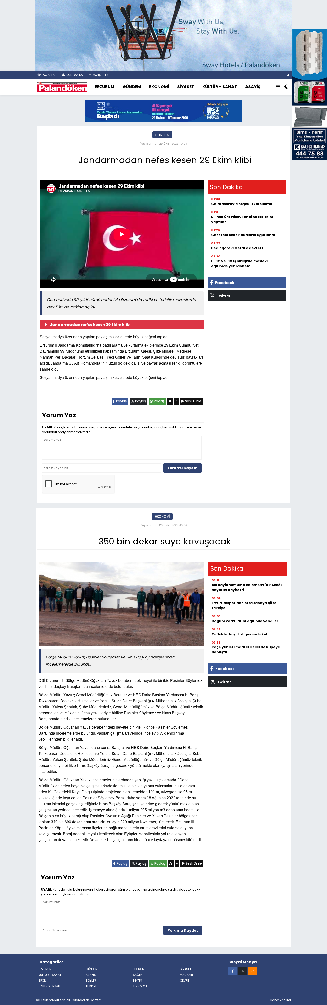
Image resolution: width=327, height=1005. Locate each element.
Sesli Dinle (192, 401)
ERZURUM (104, 87)
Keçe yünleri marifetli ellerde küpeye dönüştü (246, 650)
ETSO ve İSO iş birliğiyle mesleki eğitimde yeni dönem (239, 263)
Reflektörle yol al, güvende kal (239, 634)
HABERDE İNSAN (49, 986)
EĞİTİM (137, 980)
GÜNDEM (132, 87)
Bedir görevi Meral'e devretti (237, 248)
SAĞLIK (138, 975)
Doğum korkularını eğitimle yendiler (245, 621)
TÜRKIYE (91, 986)
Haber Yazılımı (280, 1000)
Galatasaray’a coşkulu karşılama (241, 203)
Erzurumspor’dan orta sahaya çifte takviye (244, 605)
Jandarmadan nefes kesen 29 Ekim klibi (90, 324)
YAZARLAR (49, 75)
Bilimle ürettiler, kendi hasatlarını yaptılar (242, 219)
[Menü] (278, 87)
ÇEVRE (184, 980)
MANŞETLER (100, 75)
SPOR (42, 980)
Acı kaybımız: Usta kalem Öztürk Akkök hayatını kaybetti (247, 587)
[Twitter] (242, 971)
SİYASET (185, 87)
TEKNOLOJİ (140, 986)
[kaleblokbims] (309, 93)
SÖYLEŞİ (91, 980)
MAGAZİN (186, 975)
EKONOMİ (159, 87)
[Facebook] (232, 971)
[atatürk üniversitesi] (163, 110)
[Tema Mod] (286, 87)
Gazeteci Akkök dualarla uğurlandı (243, 235)
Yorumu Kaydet (182, 467)
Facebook (224, 282)
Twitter (223, 295)
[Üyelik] (288, 75)
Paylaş (121, 401)
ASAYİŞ (252, 87)
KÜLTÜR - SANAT (219, 87)
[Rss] (252, 971)
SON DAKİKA (74, 75)
